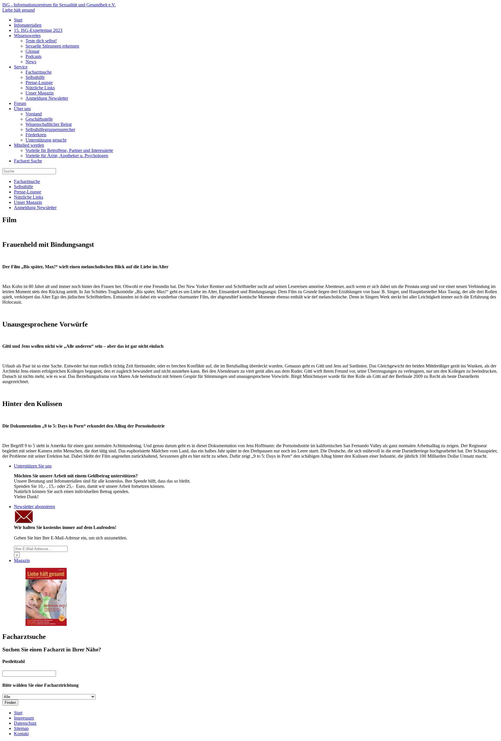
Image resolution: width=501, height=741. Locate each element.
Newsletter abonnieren (34, 506)
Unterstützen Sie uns (33, 465)
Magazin (22, 560)
